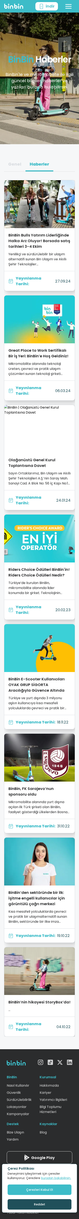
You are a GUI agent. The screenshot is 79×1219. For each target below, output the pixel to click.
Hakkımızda (49, 1085)
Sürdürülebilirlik (19, 1099)
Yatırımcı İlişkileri (53, 1099)
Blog (43, 1132)
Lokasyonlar (17, 1106)
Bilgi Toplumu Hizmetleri (50, 1109)
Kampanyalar (18, 1114)
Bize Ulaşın (15, 1132)
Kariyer (45, 1092)
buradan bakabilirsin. (56, 1178)
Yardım (13, 1139)
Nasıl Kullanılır (18, 1085)
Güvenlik (14, 1092)
